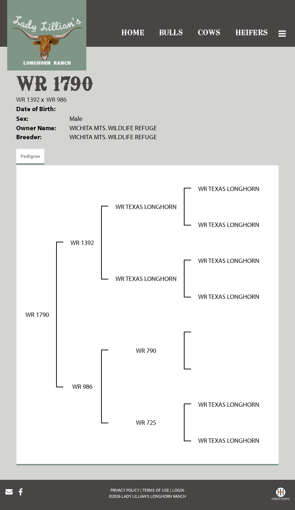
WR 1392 (28, 99)
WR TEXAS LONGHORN (146, 206)
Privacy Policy (124, 490)
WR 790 (146, 350)
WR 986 (56, 99)
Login (178, 490)
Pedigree (30, 156)
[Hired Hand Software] (281, 495)
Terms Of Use (155, 490)
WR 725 (146, 422)
